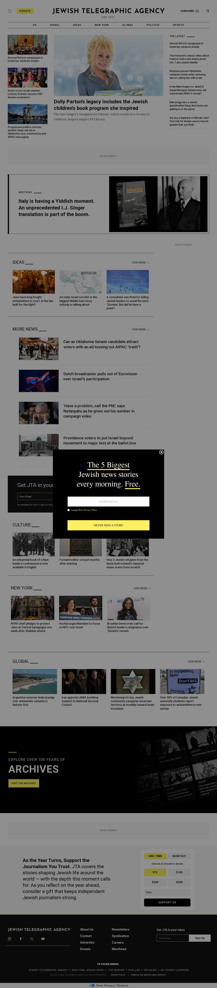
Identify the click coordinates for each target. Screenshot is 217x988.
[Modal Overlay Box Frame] (108, 494)
